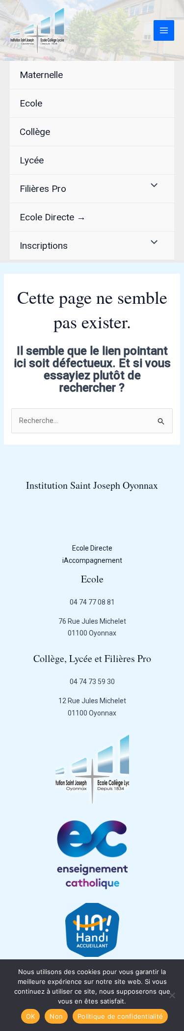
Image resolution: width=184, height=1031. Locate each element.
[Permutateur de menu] (151, 186)
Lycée (32, 160)
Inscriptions (44, 245)
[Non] (172, 995)
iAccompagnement (92, 560)
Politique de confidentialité (120, 1016)
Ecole (31, 103)
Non (56, 1016)
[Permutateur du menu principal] (164, 30)
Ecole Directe (92, 548)
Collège (35, 131)
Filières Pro (43, 188)
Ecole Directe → (53, 217)
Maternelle (41, 74)
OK (30, 1016)
